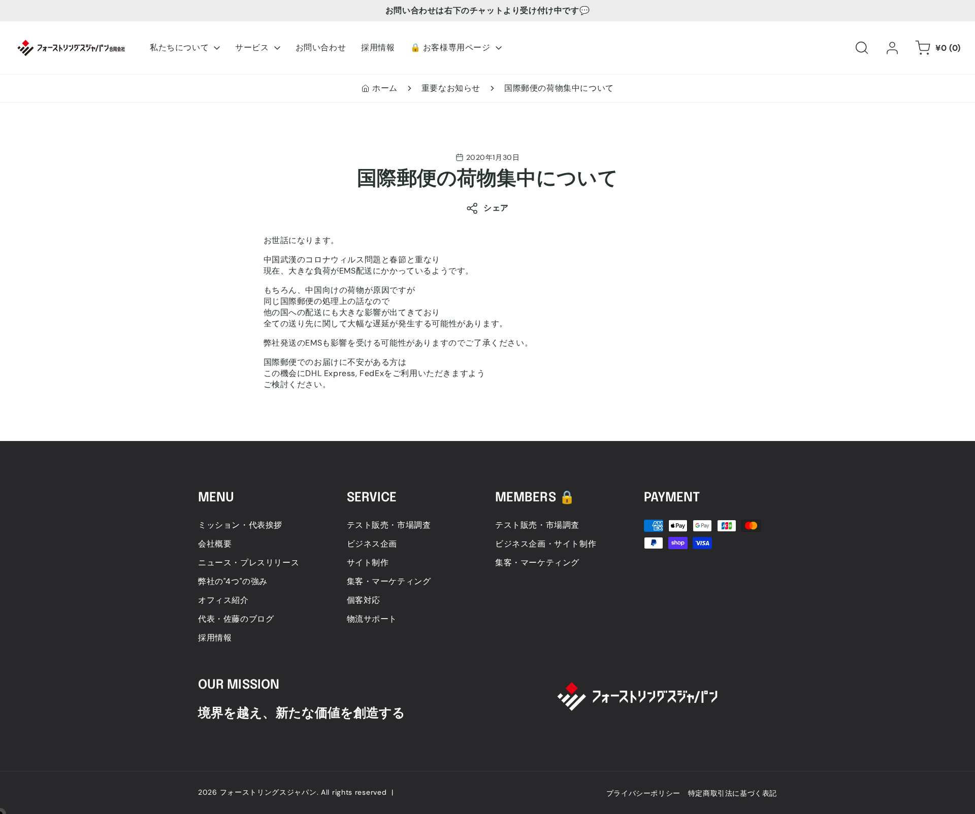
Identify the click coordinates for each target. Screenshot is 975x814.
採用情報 (215, 637)
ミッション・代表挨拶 (240, 525)
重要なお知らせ (450, 88)
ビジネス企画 (372, 543)
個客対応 (363, 600)
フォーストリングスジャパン (268, 792)
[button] (862, 48)
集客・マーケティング (389, 581)
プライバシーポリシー (643, 793)
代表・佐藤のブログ (236, 619)
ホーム (385, 88)
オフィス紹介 (223, 600)
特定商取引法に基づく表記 (732, 793)
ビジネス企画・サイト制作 (545, 543)
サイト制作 (368, 562)
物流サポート (372, 619)
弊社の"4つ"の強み (233, 581)
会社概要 (215, 543)
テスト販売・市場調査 (389, 525)
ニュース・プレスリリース (248, 562)
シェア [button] (496, 207)
